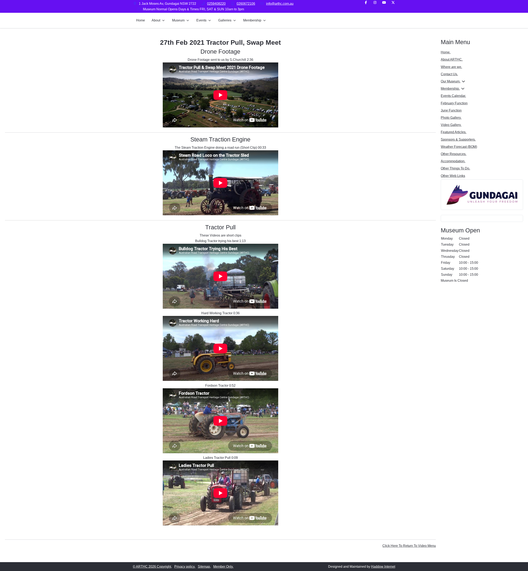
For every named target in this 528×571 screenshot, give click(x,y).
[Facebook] (366, 2)
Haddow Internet (383, 566)
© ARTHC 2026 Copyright (152, 566)
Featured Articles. (453, 132)
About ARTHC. (452, 59)
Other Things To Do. (455, 168)
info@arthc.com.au (279, 3)
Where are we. (451, 67)
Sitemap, (204, 566)
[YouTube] (384, 2)
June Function (451, 110)
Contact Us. (449, 74)
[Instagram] (375, 2)
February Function (454, 103)
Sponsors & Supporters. (458, 139)
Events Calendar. (453, 96)
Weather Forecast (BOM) (459, 146)
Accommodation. (453, 161)
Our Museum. (450, 81)
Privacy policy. (184, 566)
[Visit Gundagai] (482, 194)
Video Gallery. (451, 125)
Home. (445, 52)
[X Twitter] (393, 2)
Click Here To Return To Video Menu (409, 545)
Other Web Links (453, 176)
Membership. (450, 88)
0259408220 (216, 3)
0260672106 (246, 3)
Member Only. (223, 566)
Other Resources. (453, 154)
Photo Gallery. (451, 117)
